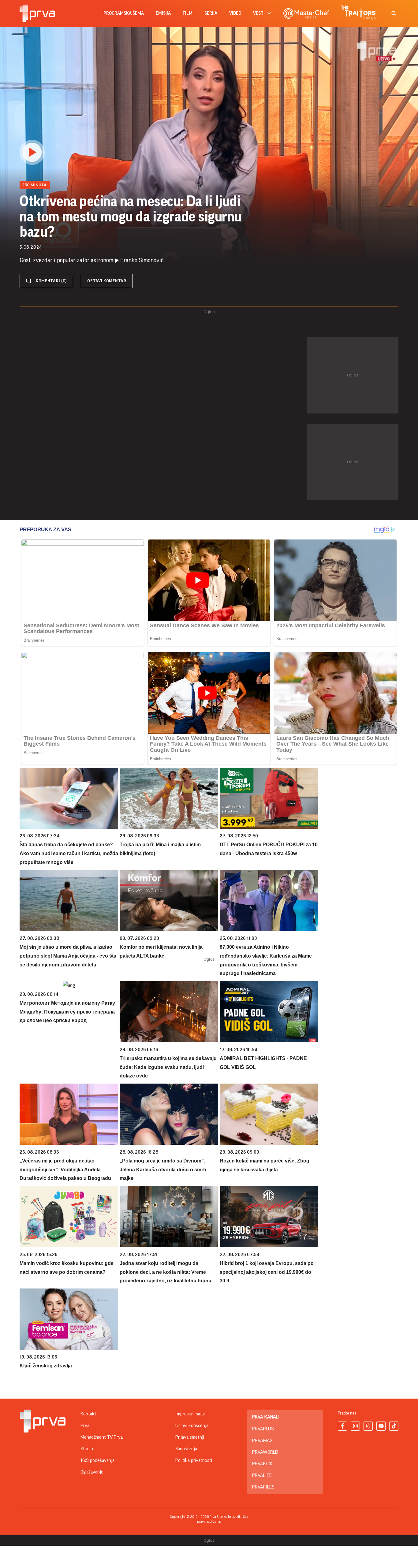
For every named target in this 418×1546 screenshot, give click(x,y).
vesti (259, 13)
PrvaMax (262, 1440)
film (187, 13)
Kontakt (88, 1413)
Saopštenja (186, 1448)
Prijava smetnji (189, 1437)
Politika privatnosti (193, 1460)
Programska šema (123, 13)
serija (210, 13)
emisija (163, 13)
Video (235, 13)
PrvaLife (262, 1475)
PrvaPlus (263, 1428)
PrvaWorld (265, 1452)
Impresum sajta (190, 1413)
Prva (84, 1425)
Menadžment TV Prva (101, 1437)
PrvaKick (262, 1463)
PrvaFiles (263, 1487)
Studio (86, 1448)
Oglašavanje (91, 1472)
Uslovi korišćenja (191, 1425)
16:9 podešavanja (97, 1460)
